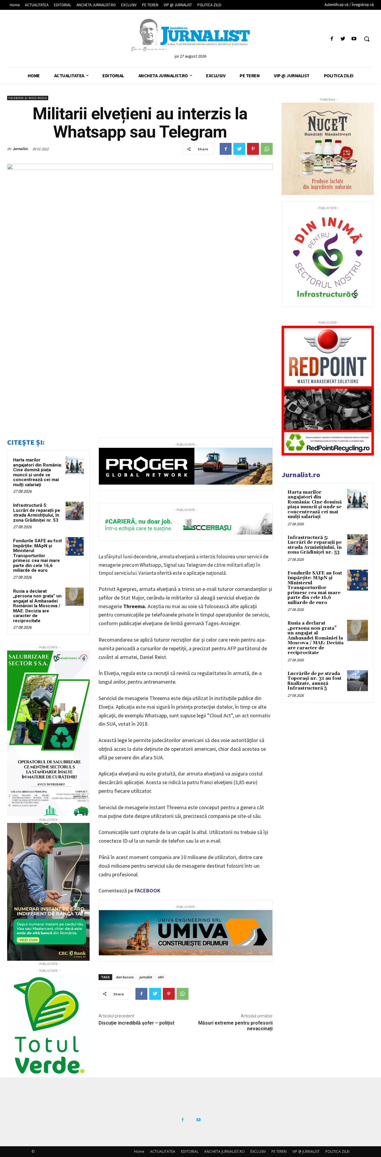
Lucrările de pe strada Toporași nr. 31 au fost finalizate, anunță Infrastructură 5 (314, 681)
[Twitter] (343, 39)
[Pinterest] (253, 149)
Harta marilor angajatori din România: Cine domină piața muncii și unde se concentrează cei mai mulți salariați (37, 472)
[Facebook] (332, 39)
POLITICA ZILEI (337, 1151)
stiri (160, 977)
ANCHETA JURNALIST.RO (224, 1151)
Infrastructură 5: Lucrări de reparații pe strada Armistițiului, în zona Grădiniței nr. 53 (36, 513)
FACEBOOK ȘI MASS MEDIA (27, 98)
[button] (367, 39)
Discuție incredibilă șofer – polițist (136, 1023)
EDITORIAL (190, 1151)
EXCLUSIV (258, 1151)
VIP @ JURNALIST (306, 1151)
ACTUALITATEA (162, 1151)
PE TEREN (279, 1151)
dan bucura (124, 977)
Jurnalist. (21, 148)
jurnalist (145, 977)
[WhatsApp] (267, 149)
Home (139, 1151)
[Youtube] (354, 39)
